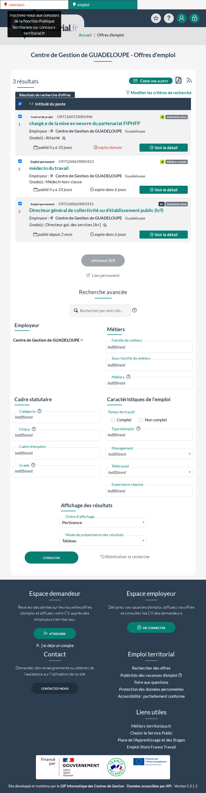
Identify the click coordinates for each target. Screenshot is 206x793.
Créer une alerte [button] (153, 80)
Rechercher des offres (151, 668)
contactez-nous (54, 688)
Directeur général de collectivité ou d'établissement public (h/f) (96, 210)
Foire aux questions (151, 682)
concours (16, 4)
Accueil (85, 34)
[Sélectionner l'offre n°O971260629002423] (20, 161)
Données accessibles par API (149, 786)
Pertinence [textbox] (72, 522)
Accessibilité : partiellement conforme (151, 696)
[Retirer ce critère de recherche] (82, 340)
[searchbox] (149, 347)
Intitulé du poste (49, 103)
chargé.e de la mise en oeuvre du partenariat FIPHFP (84, 123)
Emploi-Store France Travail (151, 746)
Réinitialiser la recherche (127, 556)
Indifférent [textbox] (117, 454)
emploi (83, 4)
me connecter (153, 627)
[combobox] (149, 347)
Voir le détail (166, 147)
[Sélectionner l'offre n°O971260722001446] (20, 117)
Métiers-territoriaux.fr (151, 725)
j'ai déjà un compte (57, 645)
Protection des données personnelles (151, 689)
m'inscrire (57, 633)
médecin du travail (49, 168)
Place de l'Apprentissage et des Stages (151, 739)
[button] (134, 310)
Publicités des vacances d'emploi (148, 675)
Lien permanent (105, 275)
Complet (124, 419)
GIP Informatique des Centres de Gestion (92, 786)
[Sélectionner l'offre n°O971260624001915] (20, 204)
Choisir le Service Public (151, 732)
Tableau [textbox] (69, 540)
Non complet (156, 419)
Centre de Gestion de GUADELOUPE (89, 131)
